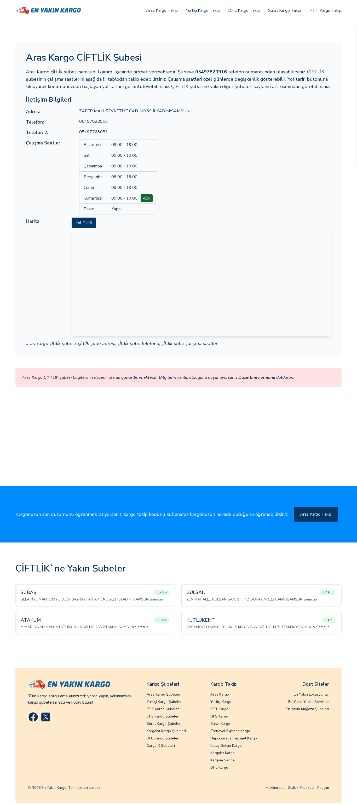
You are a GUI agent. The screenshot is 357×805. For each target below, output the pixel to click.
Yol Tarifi (84, 223)
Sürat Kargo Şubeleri (164, 723)
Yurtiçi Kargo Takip (203, 10)
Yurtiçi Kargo (220, 701)
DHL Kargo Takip (244, 10)
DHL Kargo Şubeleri (163, 738)
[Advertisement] (178, 446)
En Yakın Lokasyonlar (311, 694)
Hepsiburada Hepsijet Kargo (233, 738)
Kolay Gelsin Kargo (226, 745)
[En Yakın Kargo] (48, 10)
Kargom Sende (222, 760)
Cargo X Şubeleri (161, 745)
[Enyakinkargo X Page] (46, 717)
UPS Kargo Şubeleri (163, 716)
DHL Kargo (219, 767)
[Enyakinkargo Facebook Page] (33, 717)
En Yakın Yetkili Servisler (308, 701)
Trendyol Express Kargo (230, 730)
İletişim (323, 787)
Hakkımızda (275, 787)
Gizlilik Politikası (301, 787)
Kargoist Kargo (222, 752)
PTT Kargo (219, 709)
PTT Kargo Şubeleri (163, 709)
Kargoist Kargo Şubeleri (166, 730)
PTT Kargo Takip (325, 10)
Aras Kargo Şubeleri (163, 694)
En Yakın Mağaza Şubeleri (307, 709)
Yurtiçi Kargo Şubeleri (164, 701)
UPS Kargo (219, 716)
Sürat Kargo (220, 723)
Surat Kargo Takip (284, 10)
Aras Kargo (219, 694)
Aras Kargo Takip (162, 10)
